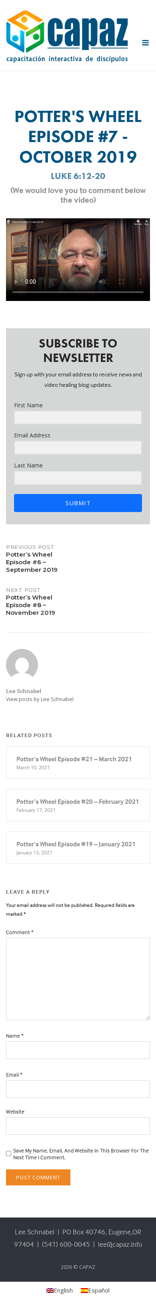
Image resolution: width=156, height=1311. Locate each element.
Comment (20, 932)
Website (15, 1111)
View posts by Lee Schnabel (40, 699)
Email (14, 1074)
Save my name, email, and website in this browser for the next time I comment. (81, 1154)
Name (15, 1035)
